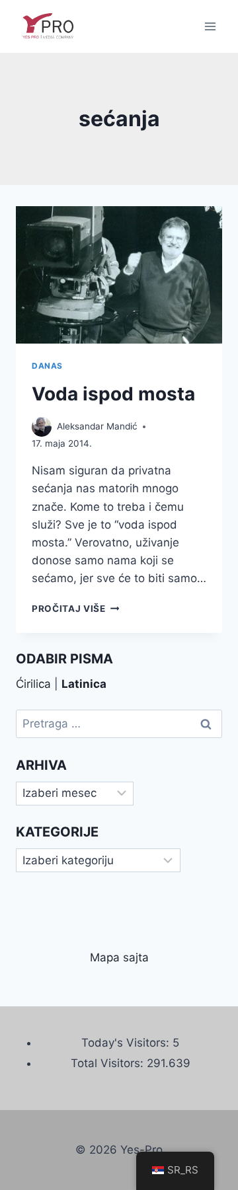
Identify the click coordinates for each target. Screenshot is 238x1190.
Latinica (83, 683)
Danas (47, 366)
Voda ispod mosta (113, 394)
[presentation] (119, 275)
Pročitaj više (75, 608)
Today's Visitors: (127, 1042)
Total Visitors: (109, 1063)
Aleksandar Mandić (97, 426)
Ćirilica (33, 683)
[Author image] (42, 427)
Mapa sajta (119, 957)
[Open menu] (210, 26)
